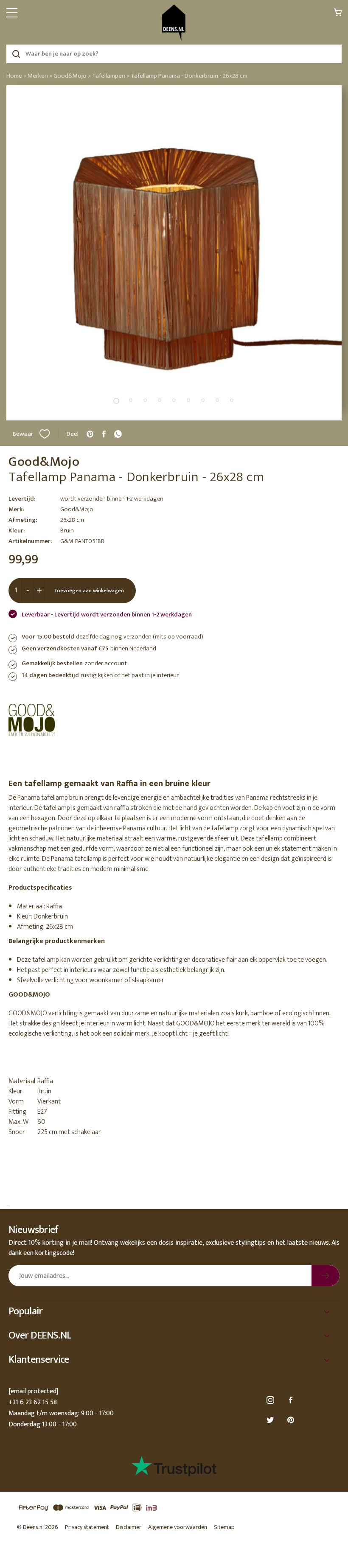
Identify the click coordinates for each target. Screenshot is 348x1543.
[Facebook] (292, 1400)
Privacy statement (87, 1527)
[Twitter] (272, 1420)
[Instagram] (272, 1400)
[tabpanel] (174, 252)
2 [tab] (130, 400)
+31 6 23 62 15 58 (32, 1402)
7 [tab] (203, 400)
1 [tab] (116, 400)
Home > (16, 75)
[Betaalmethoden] (174, 1508)
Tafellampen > (110, 75)
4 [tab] (159, 400)
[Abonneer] (326, 1275)
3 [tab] (145, 400)
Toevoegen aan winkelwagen (89, 590)
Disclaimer (128, 1527)
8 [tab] (217, 400)
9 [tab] (231, 400)
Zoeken (15, 54)
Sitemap (224, 1527)
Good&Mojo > (72, 75)
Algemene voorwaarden (177, 1527)
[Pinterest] (292, 1420)
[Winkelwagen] (338, 14)
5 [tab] (174, 400)
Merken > (40, 75)
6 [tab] (188, 400)
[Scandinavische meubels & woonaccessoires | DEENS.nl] (173, 22)
